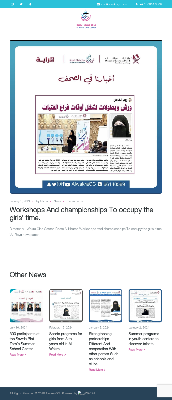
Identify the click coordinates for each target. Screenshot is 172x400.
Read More (16, 354)
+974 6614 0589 (151, 4)
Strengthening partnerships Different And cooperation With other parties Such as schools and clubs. (104, 348)
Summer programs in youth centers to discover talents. (144, 338)
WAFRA (90, 393)
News (57, 201)
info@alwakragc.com (114, 4)
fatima (44, 201)
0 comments (75, 201)
